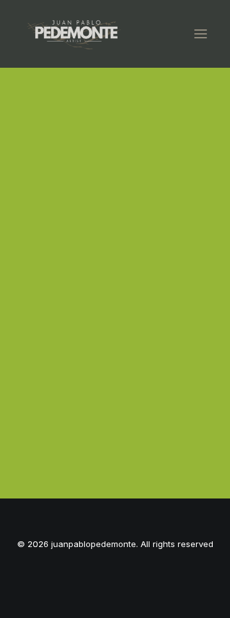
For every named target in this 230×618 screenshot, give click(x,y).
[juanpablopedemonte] (74, 33)
